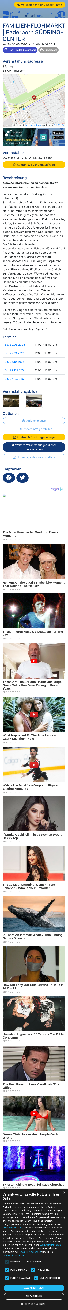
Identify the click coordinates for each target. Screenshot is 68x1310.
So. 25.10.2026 (14, 361)
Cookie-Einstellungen (30, 1251)
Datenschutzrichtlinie (13, 1255)
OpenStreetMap (33, 125)
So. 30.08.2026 (15, 344)
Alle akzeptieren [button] (34, 1287)
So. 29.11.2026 (14, 370)
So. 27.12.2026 (14, 379)
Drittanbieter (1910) (13, 1227)
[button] (34, 1304)
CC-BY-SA (59, 125)
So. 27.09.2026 (15, 353)
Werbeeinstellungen (50, 1244)
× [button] (64, 1192)
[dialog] (34, 1249)
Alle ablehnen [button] (34, 1296)
